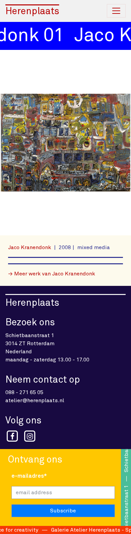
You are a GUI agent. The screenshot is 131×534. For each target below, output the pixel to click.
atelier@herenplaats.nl (34, 400)
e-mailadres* (29, 476)
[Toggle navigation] (116, 11)
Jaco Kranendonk (30, 247)
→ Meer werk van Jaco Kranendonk (51, 273)
